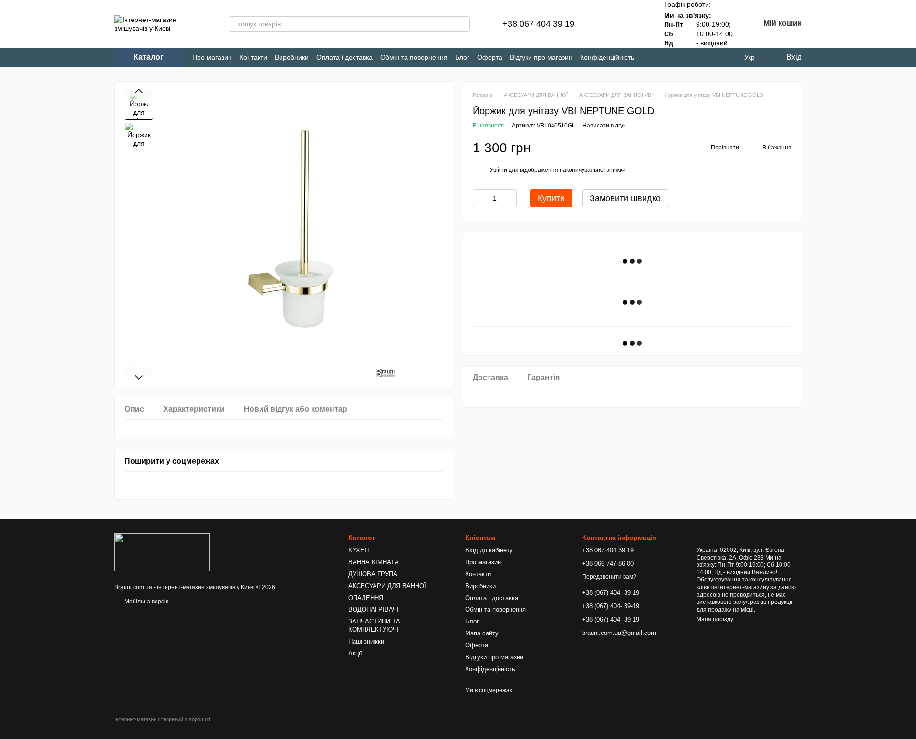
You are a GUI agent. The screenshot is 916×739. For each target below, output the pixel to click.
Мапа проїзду (715, 619)
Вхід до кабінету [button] (489, 550)
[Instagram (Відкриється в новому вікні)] (650, 57)
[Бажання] (635, 24)
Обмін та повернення (414, 57)
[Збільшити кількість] (509, 198)
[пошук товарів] (462, 24)
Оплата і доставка (344, 57)
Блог (462, 57)
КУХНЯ (358, 550)
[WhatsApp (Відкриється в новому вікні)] (697, 57)
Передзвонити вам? (609, 576)
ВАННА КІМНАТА (373, 562)
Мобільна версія (146, 601)
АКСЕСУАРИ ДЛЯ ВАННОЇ (387, 586)
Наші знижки (366, 641)
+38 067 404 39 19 (538, 24)
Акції (355, 653)
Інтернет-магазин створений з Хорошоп (162, 719)
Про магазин (212, 57)
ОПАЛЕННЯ (365, 598)
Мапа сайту (482, 633)
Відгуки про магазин (541, 57)
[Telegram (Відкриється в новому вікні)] (665, 57)
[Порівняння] (610, 24)
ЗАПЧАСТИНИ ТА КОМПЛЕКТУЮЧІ (374, 625)
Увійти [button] (498, 170)
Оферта (489, 57)
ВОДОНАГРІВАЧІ (373, 609)
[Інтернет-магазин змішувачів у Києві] (162, 552)
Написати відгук (604, 125)
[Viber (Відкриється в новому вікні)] (681, 57)
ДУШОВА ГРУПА (372, 574)
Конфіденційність (607, 57)
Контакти (253, 57)
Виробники (292, 57)
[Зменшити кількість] (480, 198)
